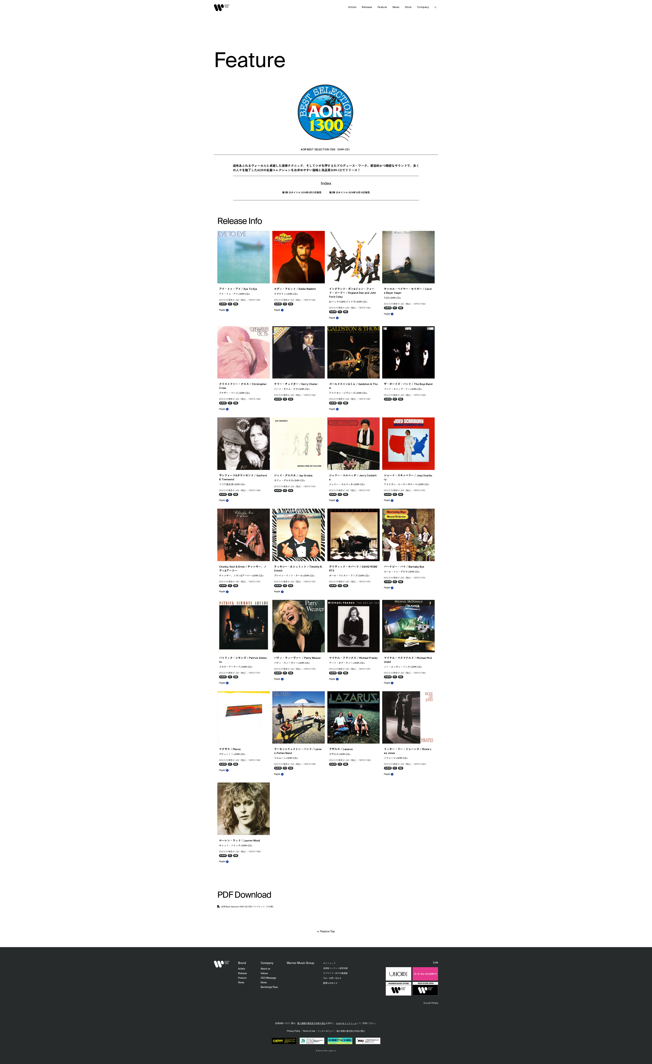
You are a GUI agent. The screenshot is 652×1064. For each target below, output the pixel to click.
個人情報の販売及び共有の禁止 (311, 1023)
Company (423, 7)
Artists (352, 7)
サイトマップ (329, 963)
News (396, 7)
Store (408, 7)
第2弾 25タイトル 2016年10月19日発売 (349, 192)
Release (367, 7)
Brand (242, 963)
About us (265, 969)
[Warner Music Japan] (222, 964)
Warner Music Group (300, 963)
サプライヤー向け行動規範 (335, 973)
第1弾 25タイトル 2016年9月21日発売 (301, 192)
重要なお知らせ (330, 982)
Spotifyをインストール (346, 1023)
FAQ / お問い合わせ (332, 978)
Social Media (430, 1003)
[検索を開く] (435, 7)
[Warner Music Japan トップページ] (222, 7)
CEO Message (268, 978)
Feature (382, 7)
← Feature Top (326, 931)
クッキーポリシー (326, 1031)
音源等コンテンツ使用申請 (335, 968)
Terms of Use (309, 1031)
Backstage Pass (269, 987)
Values (264, 973)
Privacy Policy (293, 1031)
